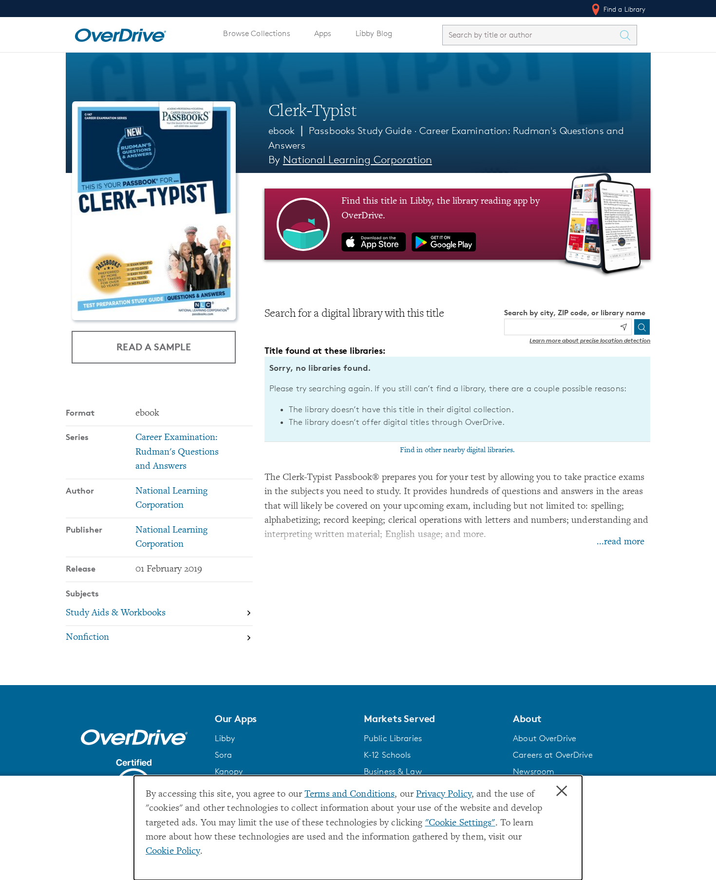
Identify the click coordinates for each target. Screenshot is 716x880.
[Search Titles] (628, 35)
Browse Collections (256, 33)
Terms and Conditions (349, 794)
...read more (620, 542)
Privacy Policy (443, 794)
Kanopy (229, 771)
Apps (323, 33)
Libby (225, 738)
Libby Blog (374, 33)
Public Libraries (393, 738)
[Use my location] (623, 327)
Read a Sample (153, 347)
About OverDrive (544, 738)
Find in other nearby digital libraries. (457, 450)
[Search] (642, 327)
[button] (283, 718)
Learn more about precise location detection (589, 340)
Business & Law (393, 771)
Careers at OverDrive (552, 755)
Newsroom (533, 771)
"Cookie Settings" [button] (460, 823)
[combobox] (531, 34)
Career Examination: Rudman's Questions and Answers (177, 452)
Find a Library (624, 9)
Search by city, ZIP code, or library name (574, 312)
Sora (223, 755)
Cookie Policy (173, 851)
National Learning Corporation (357, 159)
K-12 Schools (387, 755)
